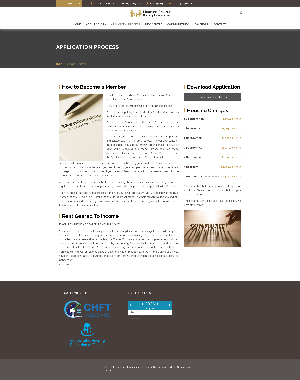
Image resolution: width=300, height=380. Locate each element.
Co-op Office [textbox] (65, 3)
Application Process (125, 24)
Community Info (178, 24)
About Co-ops (96, 24)
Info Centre (153, 24)
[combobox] (69, 3)
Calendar (201, 24)
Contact (220, 24)
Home (77, 24)
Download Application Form (214, 97)
